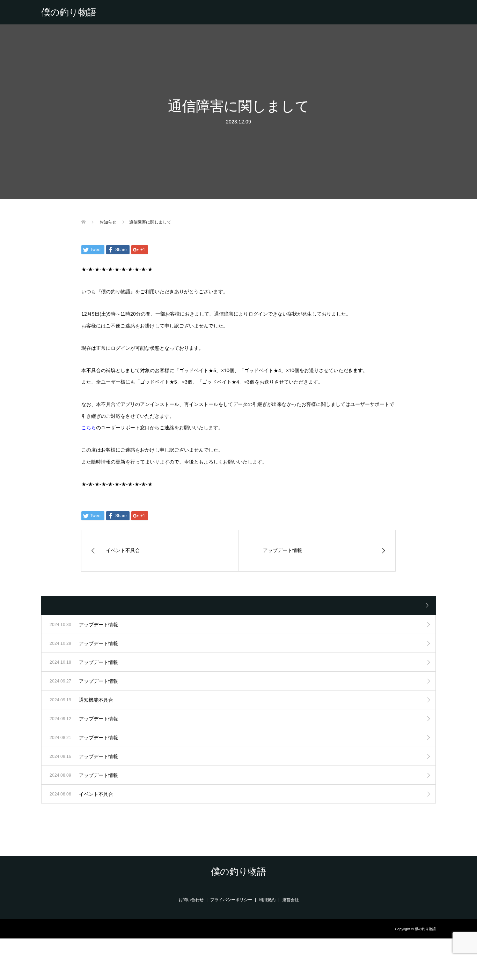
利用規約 (267, 899)
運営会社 (290, 899)
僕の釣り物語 (68, 12)
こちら (88, 427)
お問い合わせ (191, 899)
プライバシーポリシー (231, 899)
